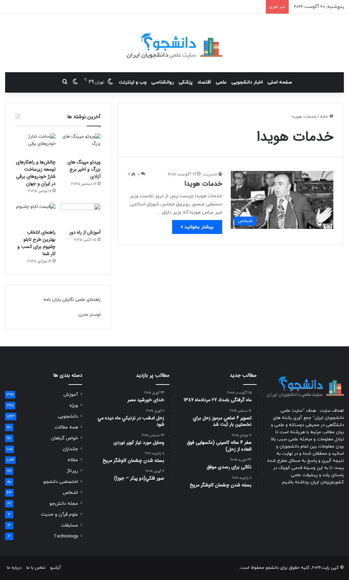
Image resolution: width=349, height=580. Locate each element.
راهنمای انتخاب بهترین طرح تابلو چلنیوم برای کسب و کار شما (36, 243)
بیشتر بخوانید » (197, 227)
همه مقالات (66, 427)
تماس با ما (35, 568)
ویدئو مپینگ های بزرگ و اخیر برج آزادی (84, 169)
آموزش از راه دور (85, 232)
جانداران (70, 449)
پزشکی (186, 82)
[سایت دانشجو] (174, 43)
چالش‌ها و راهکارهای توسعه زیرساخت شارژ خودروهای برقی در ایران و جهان (36, 172)
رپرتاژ (72, 471)
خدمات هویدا (203, 183)
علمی (221, 82)
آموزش (70, 394)
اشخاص (70, 492)
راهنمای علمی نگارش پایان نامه (72, 300)
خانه (324, 117)
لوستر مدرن (89, 315)
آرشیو (55, 568)
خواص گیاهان (64, 438)
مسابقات (69, 525)
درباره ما (14, 568)
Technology (66, 536)
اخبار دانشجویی (247, 82)
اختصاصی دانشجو (60, 482)
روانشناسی (162, 82)
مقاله (72, 460)
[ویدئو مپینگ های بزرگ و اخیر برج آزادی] (81, 144)
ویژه (74, 405)
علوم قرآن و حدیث (59, 514)
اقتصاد (204, 82)
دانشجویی (68, 416)
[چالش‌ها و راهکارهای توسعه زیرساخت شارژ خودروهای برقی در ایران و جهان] (36, 144)
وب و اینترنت (133, 82)
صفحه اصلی (280, 82)
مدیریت (210, 174)
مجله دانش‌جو (63, 503)
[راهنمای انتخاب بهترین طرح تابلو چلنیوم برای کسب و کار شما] (36, 214)
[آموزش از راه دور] (81, 214)
